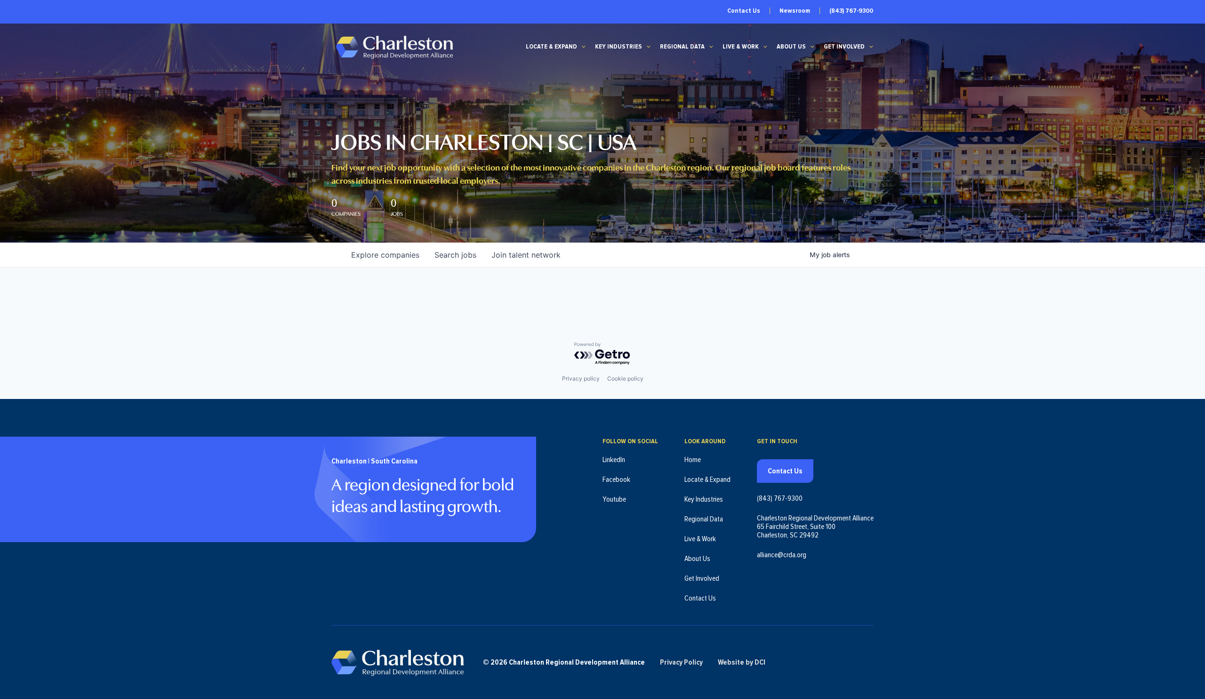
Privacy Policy (681, 662)
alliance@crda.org (781, 555)
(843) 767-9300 (851, 11)
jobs (455, 255)
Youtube (614, 499)
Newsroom (794, 11)
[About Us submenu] (812, 46)
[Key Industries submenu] (649, 46)
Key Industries (618, 46)
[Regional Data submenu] (711, 46)
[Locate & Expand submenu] (584, 46)
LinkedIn (613, 459)
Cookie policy (625, 378)
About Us (791, 46)
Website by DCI (741, 662)
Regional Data (682, 46)
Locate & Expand (551, 46)
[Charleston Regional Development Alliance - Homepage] (394, 47)
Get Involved (844, 46)
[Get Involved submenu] (871, 46)
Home (692, 459)
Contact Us (743, 11)
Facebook (616, 479)
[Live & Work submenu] (765, 46)
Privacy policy (581, 378)
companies (385, 255)
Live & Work (741, 46)
